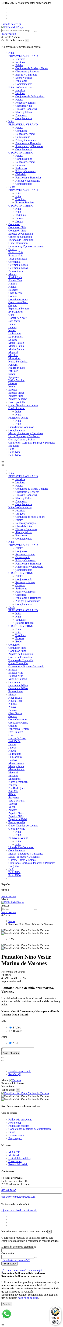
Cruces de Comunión (20, 236)
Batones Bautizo (24, 202)
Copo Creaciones (17, 299)
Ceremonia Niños (18, 267)
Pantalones (21, 80)
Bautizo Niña (15, 252)
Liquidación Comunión (21, 427)
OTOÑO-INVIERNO (20, 152)
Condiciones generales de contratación (29, 1128)
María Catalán (16, 342)
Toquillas (20, 199)
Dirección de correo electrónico (18, 1246)
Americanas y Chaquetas (29, 146)
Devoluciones (16, 1135)
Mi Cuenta (14, 1151)
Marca (4, 1080)
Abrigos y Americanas (27, 180)
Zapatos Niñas (16, 392)
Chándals (20, 174)
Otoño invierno (16, 408)
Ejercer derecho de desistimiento (19, 1210)
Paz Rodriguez (16, 367)
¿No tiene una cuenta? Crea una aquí (21, 1270)
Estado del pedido (18, 1164)
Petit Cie (13, 370)
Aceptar (7, 1304)
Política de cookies (18, 1125)
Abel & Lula (15, 277)
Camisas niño (22, 136)
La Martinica (15, 336)
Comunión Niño (17, 230)
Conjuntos (21, 130)
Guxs (11, 314)
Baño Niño (14, 455)
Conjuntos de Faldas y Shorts (31, 68)
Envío (11, 1132)
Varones (12, 383)
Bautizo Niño (15, 255)
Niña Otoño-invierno (19, 87)
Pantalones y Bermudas (28, 143)
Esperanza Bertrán (18, 308)
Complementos (23, 83)
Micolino (13, 355)
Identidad (13, 1155)
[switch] (55, 1322)
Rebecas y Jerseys (25, 133)
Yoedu (12, 386)
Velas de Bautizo (17, 258)
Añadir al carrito (11, 1053)
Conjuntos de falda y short (29, 96)
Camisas (20, 165)
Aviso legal (14, 1122)
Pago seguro (15, 1138)
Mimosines (14, 358)
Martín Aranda (16, 349)
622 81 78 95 (8, 1190)
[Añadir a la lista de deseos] (2, 1057)
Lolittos (12, 339)
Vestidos (20, 62)
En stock (6, 1083)
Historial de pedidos (19, 1158)
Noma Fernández (17, 361)
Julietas (12, 327)
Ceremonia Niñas (18, 264)
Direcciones (15, 1161)
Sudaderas (21, 168)
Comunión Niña (17, 227)
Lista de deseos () (11, 24)
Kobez (12, 330)
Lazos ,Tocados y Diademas (24, 436)
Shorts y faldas (23, 112)
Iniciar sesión (8, 896)
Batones (19, 218)
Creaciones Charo (18, 302)
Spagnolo (13, 377)
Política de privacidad (20, 1119)
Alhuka (12, 283)
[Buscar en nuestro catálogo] (35, 31)
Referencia (7, 971)
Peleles (19, 65)
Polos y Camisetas (25, 140)
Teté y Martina (16, 380)
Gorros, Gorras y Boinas (22, 439)
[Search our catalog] (35, 909)
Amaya (12, 286)
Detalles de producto (19, 1071)
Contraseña (7, 1253)
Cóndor (12, 296)
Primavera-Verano (18, 417)
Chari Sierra (15, 292)
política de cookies (28, 1297)
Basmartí (13, 289)
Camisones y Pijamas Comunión (26, 246)
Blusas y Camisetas (26, 74)
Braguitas (13, 445)
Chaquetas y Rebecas (27, 71)
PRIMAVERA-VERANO (23, 55)
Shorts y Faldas (23, 77)
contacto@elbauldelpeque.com (18, 1196)
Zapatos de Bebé (17, 398)
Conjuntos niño (23, 158)
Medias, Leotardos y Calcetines (25, 433)
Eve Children (15, 311)
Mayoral (13, 352)
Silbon (12, 374)
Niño (18, 193)
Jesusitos (20, 59)
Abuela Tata (15, 280)
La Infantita (14, 333)
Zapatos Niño (15, 395)
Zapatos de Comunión (20, 233)
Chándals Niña (23, 105)
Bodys (19, 221)
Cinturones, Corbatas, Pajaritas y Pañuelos (31, 442)
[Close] (2, 465)
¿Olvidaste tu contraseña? (15, 1260)
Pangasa (13, 364)
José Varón (14, 320)
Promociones (15, 271)
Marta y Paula (16, 345)
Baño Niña (14, 451)
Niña (18, 196)
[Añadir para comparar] (2, 1060)
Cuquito (12, 305)
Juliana (12, 324)
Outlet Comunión (18, 243)
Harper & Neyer (17, 317)
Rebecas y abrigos (25, 102)
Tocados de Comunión (20, 239)
